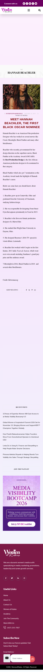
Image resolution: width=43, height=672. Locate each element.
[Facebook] (24, 3)
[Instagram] (27, 3)
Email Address (9, 652)
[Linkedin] (30, 3)
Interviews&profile (14, 114)
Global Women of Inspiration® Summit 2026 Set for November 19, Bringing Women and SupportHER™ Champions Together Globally (21, 425)
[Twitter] (29, 290)
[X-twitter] (33, 3)
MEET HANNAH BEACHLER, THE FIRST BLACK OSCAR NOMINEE (21, 123)
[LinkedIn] (18, 578)
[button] (28, 10)
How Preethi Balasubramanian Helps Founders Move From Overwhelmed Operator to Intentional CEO (21, 437)
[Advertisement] (21, 42)
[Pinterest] (32, 290)
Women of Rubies (21, 115)
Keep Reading (12, 290)
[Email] (35, 290)
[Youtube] (36, 3)
